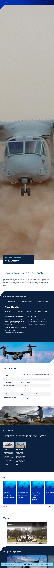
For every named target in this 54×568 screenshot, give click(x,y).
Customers (27, 564)
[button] (4, 506)
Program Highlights (44, 564)
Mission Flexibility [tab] (11, 301)
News (32, 564)
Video (37, 564)
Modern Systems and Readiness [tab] (43, 301)
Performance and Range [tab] (27, 301)
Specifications (19, 564)
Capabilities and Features (9, 564)
